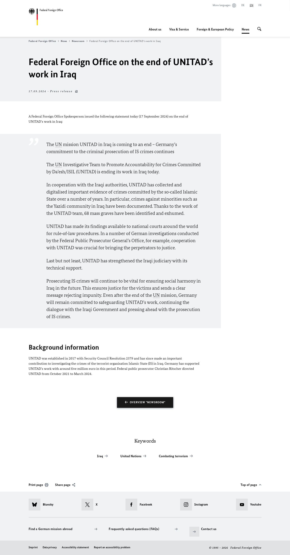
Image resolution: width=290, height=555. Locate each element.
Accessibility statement (75, 547)
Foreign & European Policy (215, 29)
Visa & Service (179, 29)
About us (155, 29)
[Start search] (259, 29)
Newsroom (78, 41)
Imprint (33, 547)
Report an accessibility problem (112, 547)
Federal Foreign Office (42, 41)
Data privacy (50, 547)
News (245, 30)
